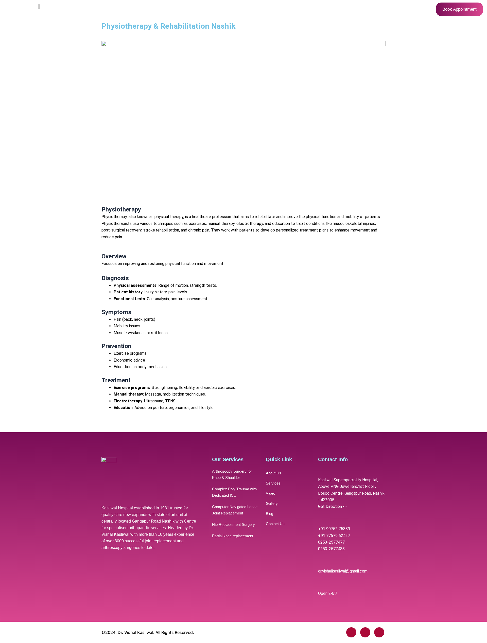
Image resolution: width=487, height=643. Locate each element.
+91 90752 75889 (334, 528)
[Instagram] (365, 632)
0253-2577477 (331, 542)
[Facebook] (351, 632)
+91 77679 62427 (334, 535)
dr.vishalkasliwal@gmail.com (343, 571)
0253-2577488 (331, 548)
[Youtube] (379, 632)
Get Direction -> (332, 506)
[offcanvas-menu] (27, 9)
